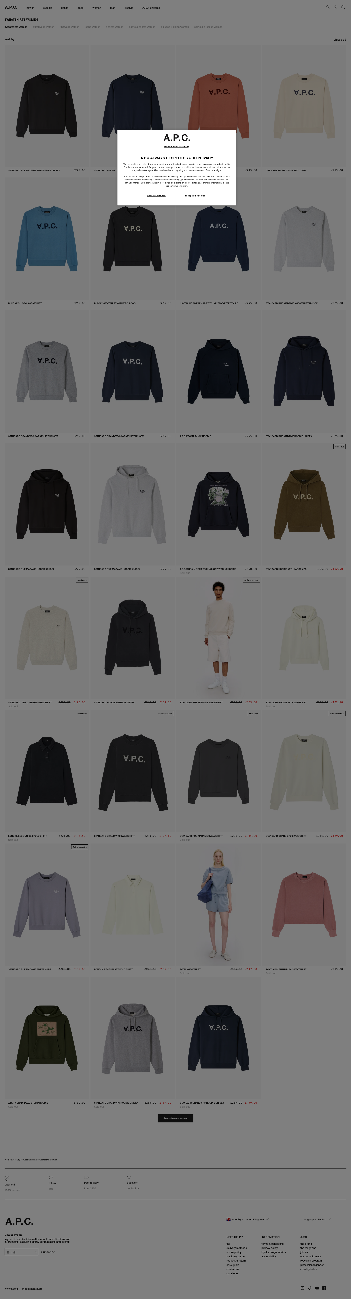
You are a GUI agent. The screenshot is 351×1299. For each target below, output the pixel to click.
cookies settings (156, 195)
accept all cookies (195, 195)
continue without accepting (177, 146)
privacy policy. (180, 186)
